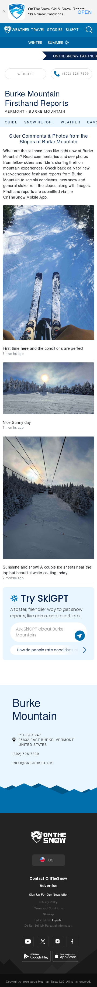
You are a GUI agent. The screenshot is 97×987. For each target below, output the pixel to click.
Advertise (49, 885)
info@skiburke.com (32, 762)
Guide (11, 122)
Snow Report (39, 122)
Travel (37, 29)
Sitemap (48, 914)
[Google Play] (36, 955)
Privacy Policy (48, 902)
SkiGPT (72, 29)
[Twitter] (42, 941)
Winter (35, 42)
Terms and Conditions (48, 908)
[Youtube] (28, 941)
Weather (20, 29)
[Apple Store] (65, 955)
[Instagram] (57, 941)
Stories (55, 29)
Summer (55, 42)
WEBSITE (26, 74)
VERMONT (15, 111)
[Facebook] (72, 941)
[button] (89, 29)
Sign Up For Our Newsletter (48, 894)
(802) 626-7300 (75, 73)
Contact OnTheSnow (48, 878)
